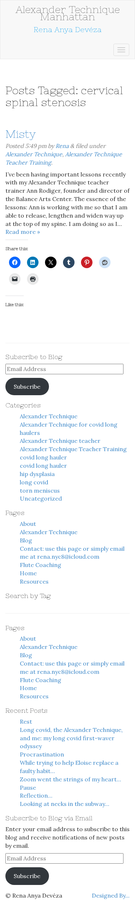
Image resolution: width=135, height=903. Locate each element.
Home (28, 573)
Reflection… (36, 795)
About (28, 523)
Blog (26, 540)
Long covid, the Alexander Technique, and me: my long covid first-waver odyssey (71, 738)
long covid (34, 482)
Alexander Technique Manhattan (67, 13)
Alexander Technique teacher (60, 440)
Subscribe (27, 386)
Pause (28, 787)
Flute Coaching (40, 564)
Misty (20, 134)
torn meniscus (40, 490)
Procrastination (42, 754)
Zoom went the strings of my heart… (70, 779)
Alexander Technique (33, 154)
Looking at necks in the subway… (64, 803)
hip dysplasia (37, 473)
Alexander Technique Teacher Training (73, 449)
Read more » (22, 231)
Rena (62, 145)
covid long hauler (43, 457)
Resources (34, 581)
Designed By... (111, 895)
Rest (26, 721)
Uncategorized (41, 498)
